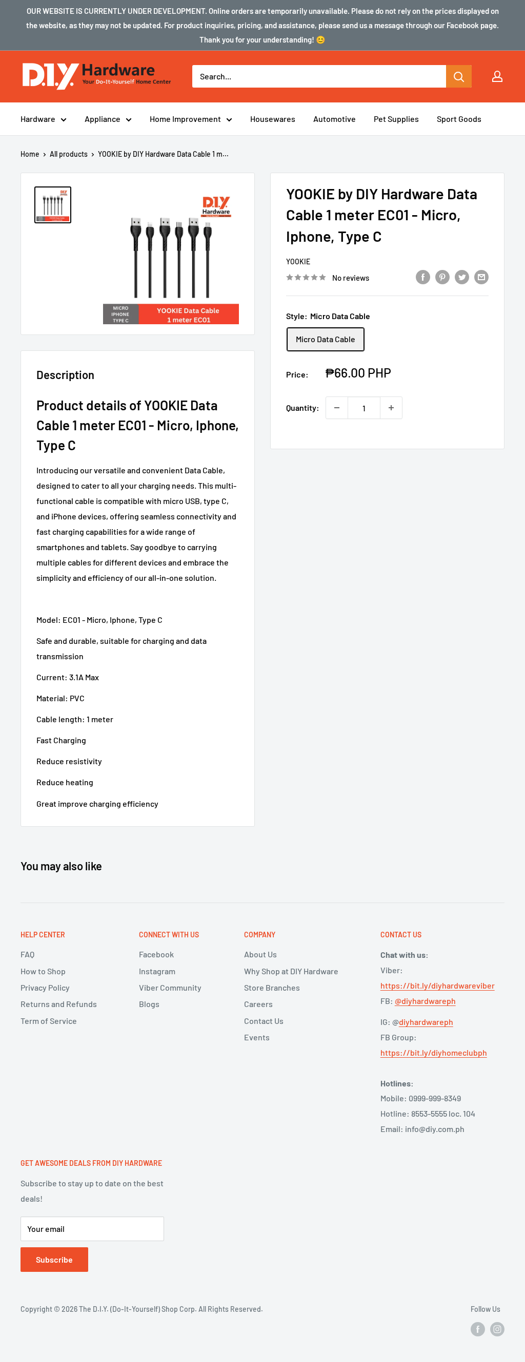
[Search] (459, 76)
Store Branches (272, 987)
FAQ (27, 954)
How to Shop (43, 971)
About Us (260, 954)
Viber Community (170, 987)
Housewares (272, 118)
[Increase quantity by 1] (391, 407)
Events (257, 1037)
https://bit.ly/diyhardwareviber (437, 985)
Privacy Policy (45, 987)
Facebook (156, 954)
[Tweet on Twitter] (462, 276)
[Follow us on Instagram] (497, 1329)
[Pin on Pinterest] (442, 276)
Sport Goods (459, 118)
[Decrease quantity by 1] (337, 407)
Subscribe (54, 1259)
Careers (258, 1004)
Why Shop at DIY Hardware (291, 971)
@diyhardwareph (425, 1000)
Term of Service (49, 1020)
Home (30, 154)
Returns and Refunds (59, 1004)
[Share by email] (481, 276)
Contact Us (264, 1020)
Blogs (149, 1004)
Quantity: (302, 407)
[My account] (497, 76)
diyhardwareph (426, 1021)
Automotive (334, 118)
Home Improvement (185, 118)
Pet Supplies (396, 118)
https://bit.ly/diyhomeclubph (433, 1052)
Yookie (298, 261)
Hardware (38, 118)
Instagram (157, 971)
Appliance (102, 118)
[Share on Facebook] (423, 276)
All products (69, 154)
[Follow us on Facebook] (478, 1329)
